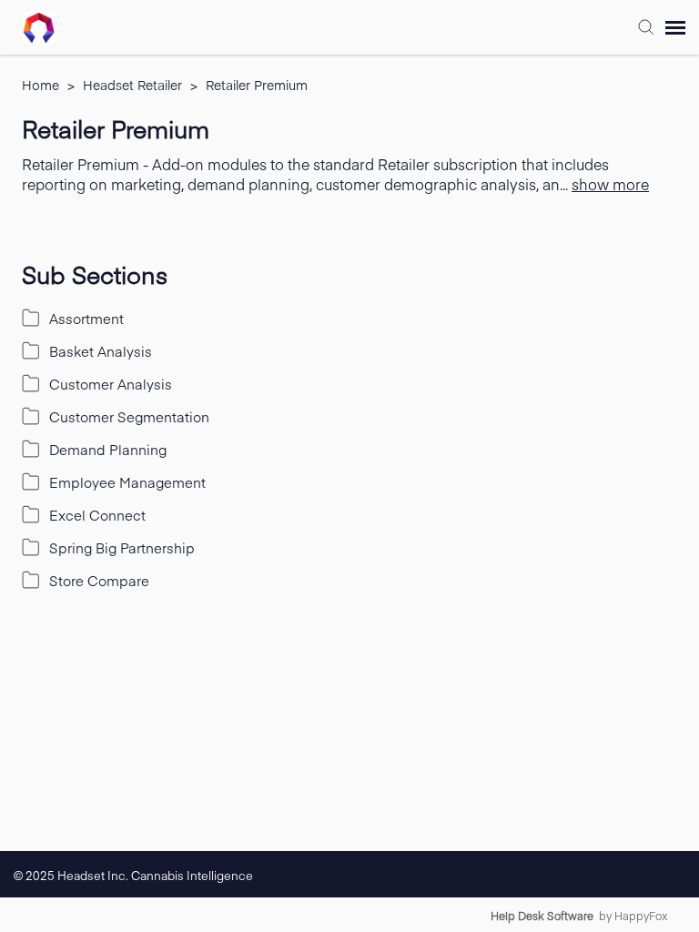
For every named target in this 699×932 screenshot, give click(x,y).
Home (42, 85)
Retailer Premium (257, 85)
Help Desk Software (542, 915)
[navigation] (675, 27)
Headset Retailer (134, 85)
